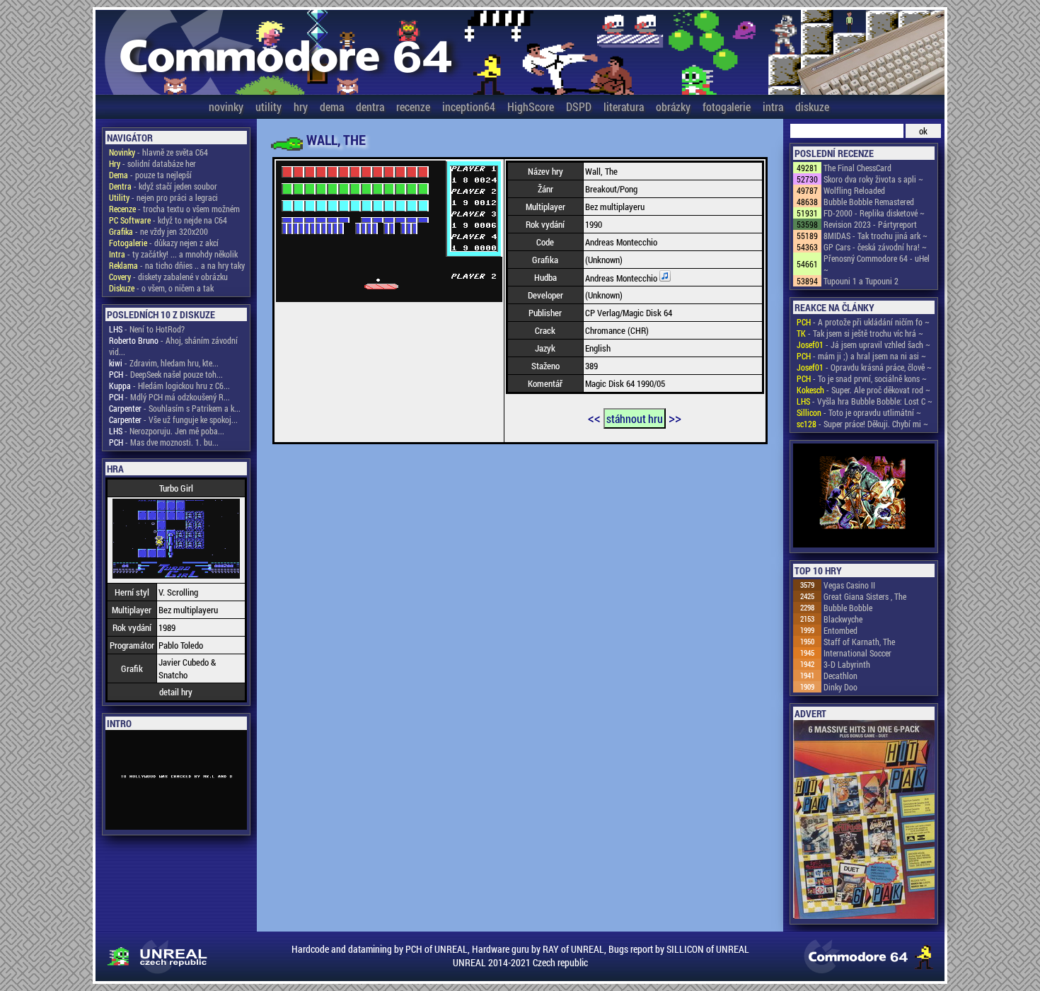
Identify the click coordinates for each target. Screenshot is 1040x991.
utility (268, 106)
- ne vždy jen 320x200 (158, 231)
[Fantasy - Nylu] (864, 497)
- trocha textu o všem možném (174, 208)
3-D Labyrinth (847, 664)
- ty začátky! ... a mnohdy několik (173, 254)
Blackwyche (843, 619)
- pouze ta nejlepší (150, 174)
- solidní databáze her (152, 163)
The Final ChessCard (857, 167)
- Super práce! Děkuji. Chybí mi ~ (862, 423)
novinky (226, 106)
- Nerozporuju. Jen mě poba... (166, 430)
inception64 (468, 106)
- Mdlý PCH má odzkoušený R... (169, 396)
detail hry (175, 691)
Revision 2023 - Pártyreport (870, 224)
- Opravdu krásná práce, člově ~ (864, 367)
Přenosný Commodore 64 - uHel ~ (877, 264)
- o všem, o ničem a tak (161, 288)
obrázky (673, 106)
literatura (623, 106)
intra (773, 106)
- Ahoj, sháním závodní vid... (173, 346)
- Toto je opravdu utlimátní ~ (859, 412)
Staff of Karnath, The (859, 641)
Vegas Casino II (849, 585)
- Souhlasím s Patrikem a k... (175, 408)
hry (301, 106)
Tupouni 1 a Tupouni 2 (861, 280)
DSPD (578, 106)
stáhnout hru (634, 418)
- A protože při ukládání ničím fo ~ (863, 322)
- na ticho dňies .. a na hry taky (177, 265)
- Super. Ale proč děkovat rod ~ (863, 389)
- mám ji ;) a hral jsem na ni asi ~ (861, 355)
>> (675, 417)
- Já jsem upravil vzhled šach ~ (863, 344)
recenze (413, 106)
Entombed (840, 630)
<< (594, 417)
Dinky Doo (840, 686)
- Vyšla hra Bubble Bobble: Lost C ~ (864, 401)
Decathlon (840, 675)
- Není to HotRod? (147, 329)
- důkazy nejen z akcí (164, 242)
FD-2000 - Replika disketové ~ (874, 213)
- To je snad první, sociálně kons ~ (862, 378)
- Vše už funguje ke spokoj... (173, 419)
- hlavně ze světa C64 (158, 152)
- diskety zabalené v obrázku (168, 276)
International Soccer (857, 653)
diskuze (812, 106)
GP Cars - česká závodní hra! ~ (875, 247)
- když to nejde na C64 (168, 220)
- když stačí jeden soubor (163, 186)
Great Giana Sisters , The (865, 596)
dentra (370, 106)
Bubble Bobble (848, 607)
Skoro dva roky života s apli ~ (873, 179)
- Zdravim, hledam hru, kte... (164, 363)
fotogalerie (727, 106)
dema (332, 106)
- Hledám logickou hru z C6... (169, 385)
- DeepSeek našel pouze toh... (166, 374)
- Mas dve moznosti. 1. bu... (164, 442)
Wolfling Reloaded (854, 190)
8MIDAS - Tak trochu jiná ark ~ (876, 235)
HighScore (530, 106)
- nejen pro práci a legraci (163, 197)
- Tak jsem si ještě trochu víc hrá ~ (860, 333)
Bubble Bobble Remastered (869, 201)
